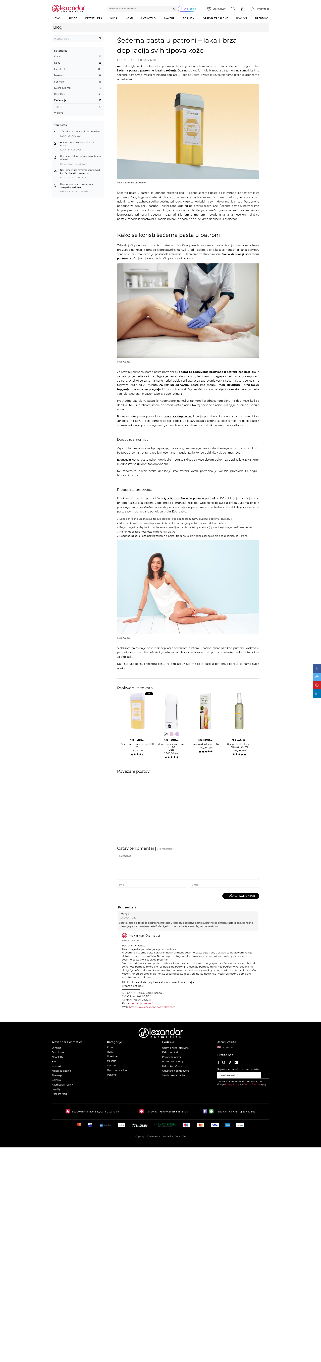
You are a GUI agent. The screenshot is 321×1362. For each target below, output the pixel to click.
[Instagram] (223, 1062)
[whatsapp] (212, 1111)
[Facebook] (317, 668)
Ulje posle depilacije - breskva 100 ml (239, 743)
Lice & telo (77, 69)
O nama (56, 1047)
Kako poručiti (170, 1052)
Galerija (56, 1079)
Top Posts (60, 125)
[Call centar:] (142, 1111)
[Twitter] (317, 677)
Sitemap (57, 1075)
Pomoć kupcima (172, 1057)
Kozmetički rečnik (62, 1084)
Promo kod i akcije (173, 1061)
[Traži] (174, 9)
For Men (77, 82)
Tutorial (77, 106)
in (316, 693)
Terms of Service (252, 1084)
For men (112, 1065)
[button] (243, 9)
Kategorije (60, 50)
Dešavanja (77, 100)
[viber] (206, 1111)
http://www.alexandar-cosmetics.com (152, 1007)
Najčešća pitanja (61, 1070)
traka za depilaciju (177, 416)
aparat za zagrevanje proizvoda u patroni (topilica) (214, 372)
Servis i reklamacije (173, 1075)
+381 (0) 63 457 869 (244, 1111)
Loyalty (56, 1089)
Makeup (77, 75)
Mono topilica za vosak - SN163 (171, 745)
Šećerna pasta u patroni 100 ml (137, 743)
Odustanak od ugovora (175, 1070)
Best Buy (77, 94)
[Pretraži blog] (100, 38)
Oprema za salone (117, 1070)
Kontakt (56, 1066)
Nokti (77, 63)
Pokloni (111, 1074)
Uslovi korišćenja (172, 1066)
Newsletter (58, 1057)
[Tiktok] (230, 1062)
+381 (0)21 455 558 (169, 1111)
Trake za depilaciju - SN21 (205, 742)
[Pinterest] (317, 685)
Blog (57, 27)
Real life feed (59, 1093)
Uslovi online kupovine (175, 1047)
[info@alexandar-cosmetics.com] (236, 1062)
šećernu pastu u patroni (189, 498)
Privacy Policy (232, 1084)
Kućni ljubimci (77, 88)
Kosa (77, 56)
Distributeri (58, 1052)
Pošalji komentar (241, 895)
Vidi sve (58, 113)
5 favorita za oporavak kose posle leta (80, 131)
